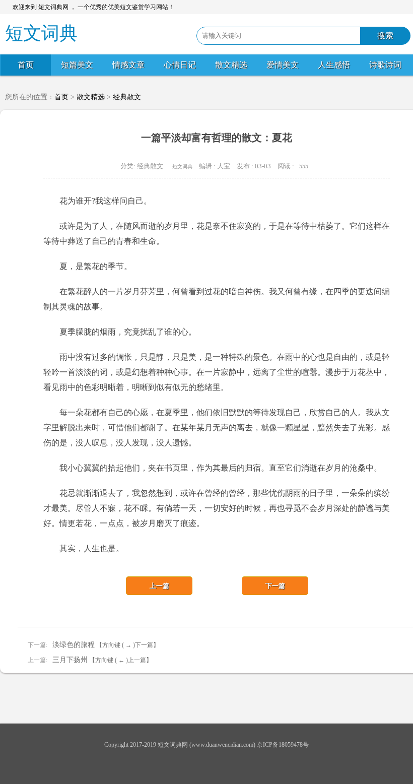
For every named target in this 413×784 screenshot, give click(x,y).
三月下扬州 (70, 660)
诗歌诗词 (385, 64)
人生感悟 (334, 64)
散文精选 (231, 64)
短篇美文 (77, 64)
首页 (26, 64)
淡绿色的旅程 (73, 644)
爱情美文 (282, 64)
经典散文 (127, 97)
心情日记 (180, 64)
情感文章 (128, 64)
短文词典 (182, 166)
